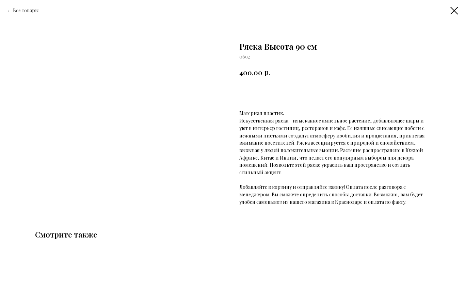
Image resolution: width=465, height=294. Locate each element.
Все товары (26, 10)
